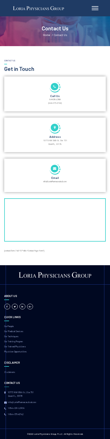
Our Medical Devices (13, 331)
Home (46, 35)
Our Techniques (11, 336)
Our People (9, 326)
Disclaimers (9, 372)
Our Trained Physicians (15, 346)
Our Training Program (13, 341)
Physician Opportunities (15, 351)
